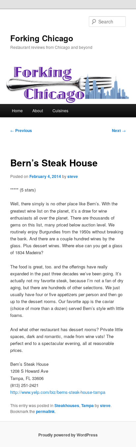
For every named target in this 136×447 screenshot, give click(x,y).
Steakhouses (66, 405)
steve (72, 176)
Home (17, 110)
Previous (21, 130)
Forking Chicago (41, 38)
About (37, 110)
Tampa (87, 405)
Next (119, 130)
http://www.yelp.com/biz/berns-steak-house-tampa (57, 392)
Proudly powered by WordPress (68, 435)
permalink (45, 411)
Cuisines (60, 110)
